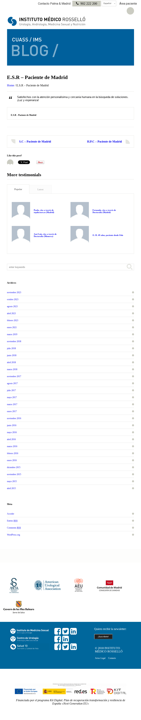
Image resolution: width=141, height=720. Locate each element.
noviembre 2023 (14, 292)
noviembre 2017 (14, 376)
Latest (40, 189)
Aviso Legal (100, 658)
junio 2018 (11, 355)
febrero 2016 (12, 453)
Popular (18, 189)
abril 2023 (11, 313)
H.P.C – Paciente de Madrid (104, 141)
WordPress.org (13, 534)
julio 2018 (11, 348)
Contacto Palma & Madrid (54, 3)
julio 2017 (11, 390)
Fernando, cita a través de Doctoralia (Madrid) (104, 211)
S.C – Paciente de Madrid (35, 141)
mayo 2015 (12, 481)
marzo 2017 (12, 404)
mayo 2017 (12, 397)
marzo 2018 (12, 369)
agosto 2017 (12, 383)
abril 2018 (11, 362)
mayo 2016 (12, 432)
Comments (14, 527)
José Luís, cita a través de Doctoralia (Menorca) (45, 235)
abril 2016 (11, 439)
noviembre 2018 (14, 341)
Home (10, 85)
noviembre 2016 (14, 418)
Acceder (10, 513)
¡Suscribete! (103, 636)
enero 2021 (12, 327)
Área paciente (128, 3)
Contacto (112, 658)
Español (107, 3)
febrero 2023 (12, 320)
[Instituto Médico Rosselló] (46, 21)
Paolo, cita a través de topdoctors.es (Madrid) (44, 211)
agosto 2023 (12, 306)
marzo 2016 (12, 446)
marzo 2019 (12, 334)
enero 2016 (12, 460)
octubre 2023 (12, 299)
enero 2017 (12, 411)
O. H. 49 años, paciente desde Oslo (108, 235)
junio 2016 (11, 425)
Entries (12, 520)
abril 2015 (11, 488)
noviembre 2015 (14, 474)
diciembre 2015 (13, 467)
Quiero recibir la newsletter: (110, 629)
